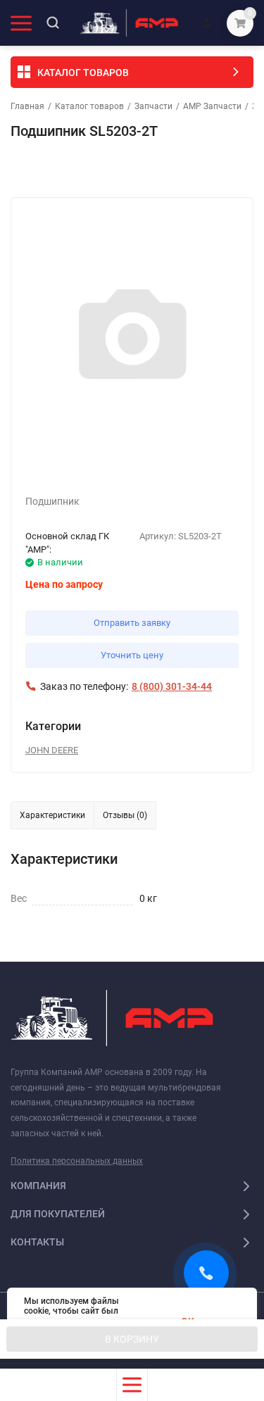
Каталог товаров (89, 106)
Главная (27, 106)
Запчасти (153, 106)
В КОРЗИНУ (132, 1339)
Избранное (50, 169)
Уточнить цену (132, 655)
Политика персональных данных (77, 1161)
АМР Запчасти (212, 106)
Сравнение (174, 169)
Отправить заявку (132, 622)
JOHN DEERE (51, 750)
